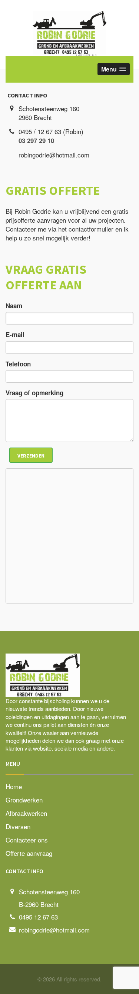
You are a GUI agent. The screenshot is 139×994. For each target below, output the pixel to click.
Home (14, 786)
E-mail (15, 334)
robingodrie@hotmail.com (54, 929)
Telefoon (18, 363)
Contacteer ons (27, 839)
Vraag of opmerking (34, 392)
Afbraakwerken (26, 813)
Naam (14, 305)
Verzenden (30, 455)
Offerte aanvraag (29, 853)
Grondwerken (24, 799)
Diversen (18, 826)
